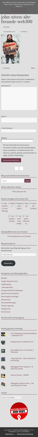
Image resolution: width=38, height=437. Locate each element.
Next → (34, 68)
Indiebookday (6, 284)
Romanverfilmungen (8, 302)
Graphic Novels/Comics (9, 281)
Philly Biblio (6, 27)
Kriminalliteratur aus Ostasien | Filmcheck (22, 351)
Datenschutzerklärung (25, 434)
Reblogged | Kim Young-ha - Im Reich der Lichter (22, 368)
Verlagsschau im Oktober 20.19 (22, 342)
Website (4, 138)
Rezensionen (5, 299)
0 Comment (23, 31)
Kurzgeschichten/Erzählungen (12, 290)
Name (4, 116)
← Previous (5, 68)
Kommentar (6, 86)
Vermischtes (5, 312)
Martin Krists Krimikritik (10, 293)
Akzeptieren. (15, 9)
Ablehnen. (23, 9)
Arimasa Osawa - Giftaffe (20, 375)
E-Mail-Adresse (7, 128)
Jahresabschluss (7, 287)
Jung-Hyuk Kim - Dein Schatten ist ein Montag (23, 359)
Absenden (8, 263)
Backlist (4, 278)
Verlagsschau (6, 309)
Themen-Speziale (7, 306)
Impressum (9, 434)
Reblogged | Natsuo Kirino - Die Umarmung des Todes (22, 384)
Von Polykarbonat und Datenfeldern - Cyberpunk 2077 (24, 334)
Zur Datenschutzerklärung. (19, 11)
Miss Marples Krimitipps (10, 296)
